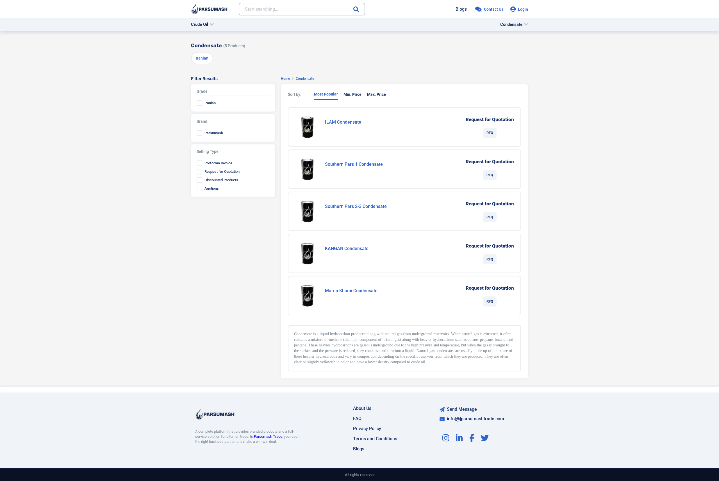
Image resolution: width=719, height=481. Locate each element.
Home (285, 79)
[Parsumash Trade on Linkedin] (459, 439)
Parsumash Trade (268, 436)
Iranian (202, 58)
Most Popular (326, 94)
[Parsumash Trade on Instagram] (445, 439)
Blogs (461, 9)
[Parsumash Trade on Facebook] (471, 439)
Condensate (511, 24)
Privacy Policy (367, 428)
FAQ (357, 418)
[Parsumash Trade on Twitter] (485, 439)
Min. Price (352, 94)
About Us (362, 408)
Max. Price (376, 94)
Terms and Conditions (375, 438)
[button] (202, 24)
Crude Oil (199, 24)
